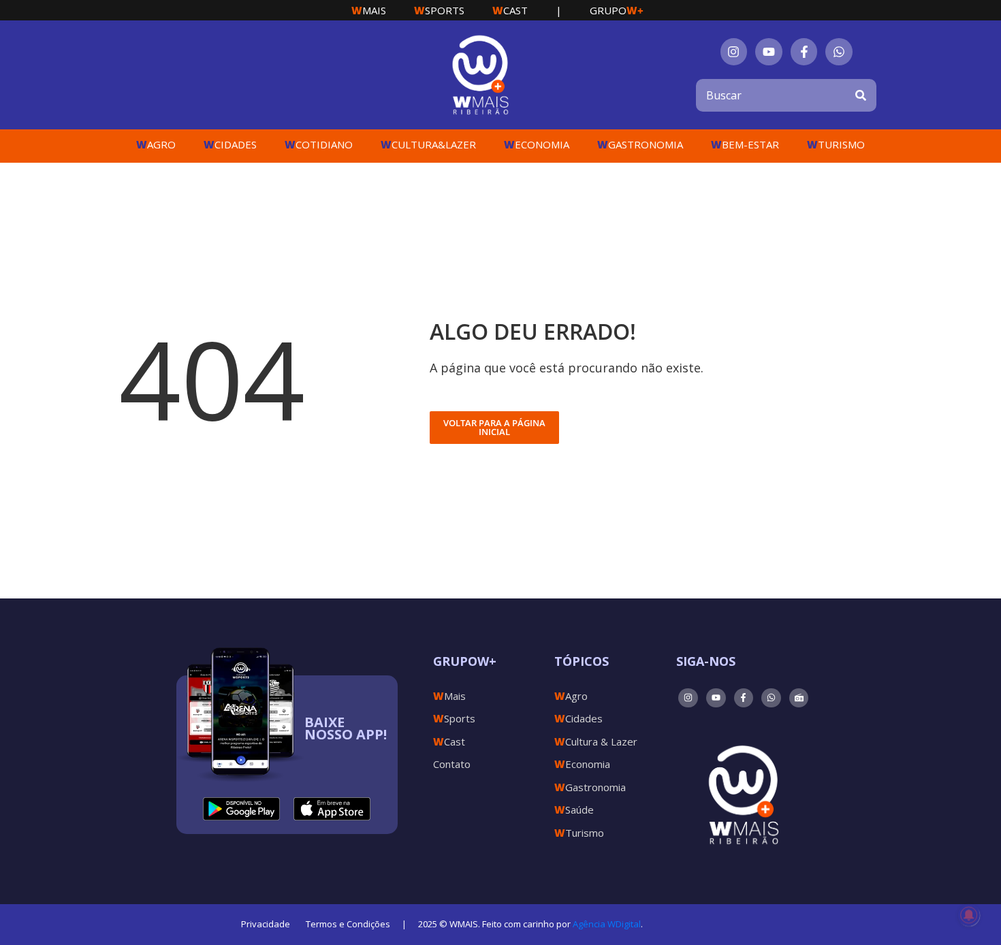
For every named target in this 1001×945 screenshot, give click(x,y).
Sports (439, 10)
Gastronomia (640, 144)
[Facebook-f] (804, 51)
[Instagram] (734, 51)
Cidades (230, 144)
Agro (156, 144)
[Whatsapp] (839, 51)
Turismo (836, 144)
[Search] (860, 95)
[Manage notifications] (969, 915)
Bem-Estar (745, 144)
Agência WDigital (607, 924)
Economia (536, 144)
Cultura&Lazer (428, 144)
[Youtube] (768, 51)
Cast (510, 10)
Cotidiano (319, 144)
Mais (368, 10)
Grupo (617, 10)
